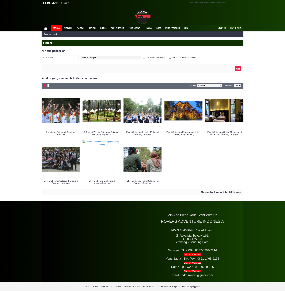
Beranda (47, 34)
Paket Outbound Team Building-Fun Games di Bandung (142, 182)
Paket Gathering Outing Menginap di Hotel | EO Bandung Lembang (224, 133)
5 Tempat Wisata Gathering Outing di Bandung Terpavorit (101, 133)
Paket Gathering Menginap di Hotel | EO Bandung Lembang (183, 133)
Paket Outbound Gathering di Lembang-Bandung (101, 182)
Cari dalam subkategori (156, 57)
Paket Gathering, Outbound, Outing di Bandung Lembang (60, 182)
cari (55, 34)
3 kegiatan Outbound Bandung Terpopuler (60, 133)
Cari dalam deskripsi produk (184, 57)
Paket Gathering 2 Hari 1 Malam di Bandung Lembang (142, 133)
